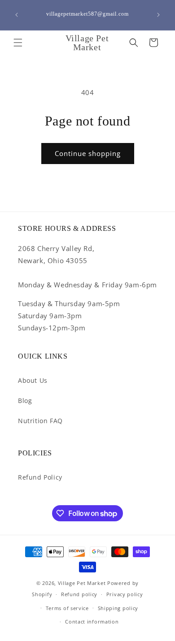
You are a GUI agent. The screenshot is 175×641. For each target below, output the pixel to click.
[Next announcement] (158, 15)
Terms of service (67, 608)
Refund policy (79, 594)
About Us (33, 380)
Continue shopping (88, 153)
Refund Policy (40, 477)
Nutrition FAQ (40, 420)
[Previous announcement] (16, 15)
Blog (25, 400)
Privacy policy (124, 594)
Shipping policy (118, 608)
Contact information (91, 621)
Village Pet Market (82, 583)
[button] (18, 42)
